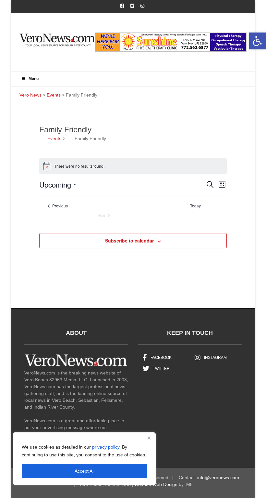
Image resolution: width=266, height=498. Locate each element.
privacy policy (105, 447)
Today (195, 205)
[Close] (149, 438)
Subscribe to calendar (129, 240)
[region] (84, 458)
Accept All (84, 471)
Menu (34, 78)
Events (54, 138)
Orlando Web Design (156, 484)
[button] (257, 41)
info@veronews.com (218, 477)
